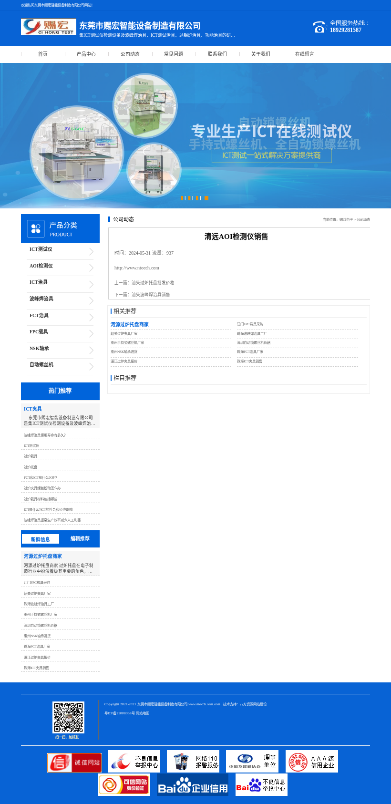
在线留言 (304, 54)
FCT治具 (39, 315)
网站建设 (260, 704)
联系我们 (217, 54)
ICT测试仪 (41, 249)
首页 (43, 54)
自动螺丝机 (41, 364)
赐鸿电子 (346, 219)
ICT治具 (39, 282)
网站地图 (142, 713)
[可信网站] (127, 794)
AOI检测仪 (41, 265)
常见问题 (173, 54)
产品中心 (86, 54)
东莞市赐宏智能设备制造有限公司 (162, 704)
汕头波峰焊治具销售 (151, 294)
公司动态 (130, 54)
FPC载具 (39, 331)
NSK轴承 (39, 348)
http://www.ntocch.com (136, 267)
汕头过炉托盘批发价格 (153, 282)
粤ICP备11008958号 (119, 713)
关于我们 (260, 54)
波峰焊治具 (41, 298)
